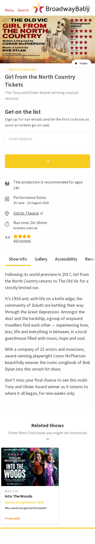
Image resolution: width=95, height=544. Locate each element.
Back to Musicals (23, 69)
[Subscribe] (47, 161)
